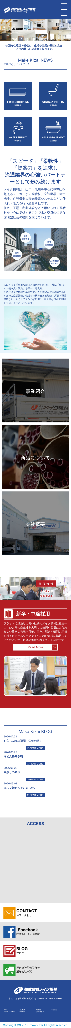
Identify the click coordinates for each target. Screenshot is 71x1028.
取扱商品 (54, 1010)
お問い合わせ (40, 1012)
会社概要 (22, 1010)
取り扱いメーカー (9, 1012)
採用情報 (22, 1012)
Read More (35, 647)
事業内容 (38, 1010)
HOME (6, 1010)
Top (67, 1023)
